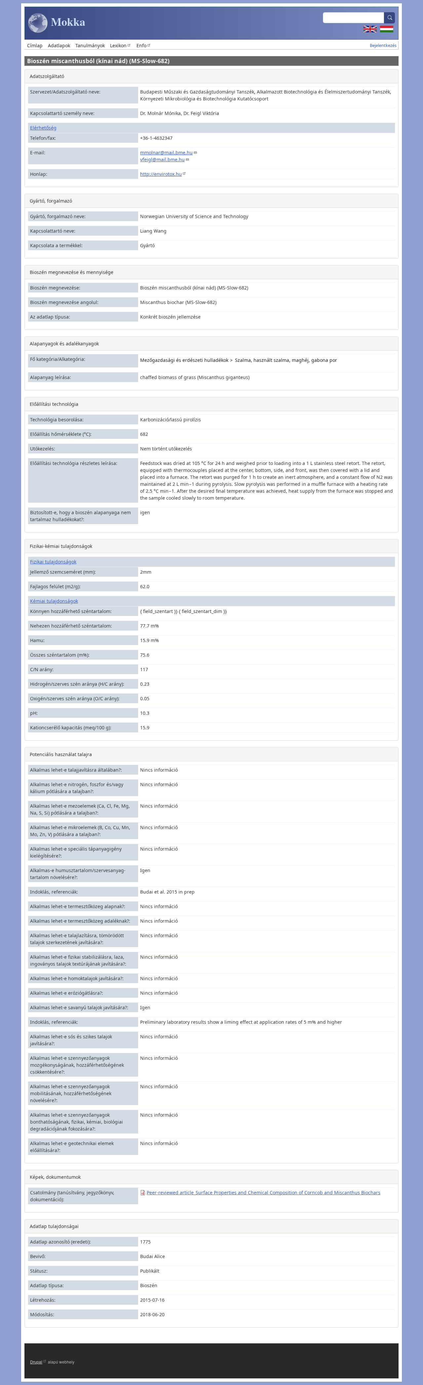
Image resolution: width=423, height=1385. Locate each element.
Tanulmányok (90, 45)
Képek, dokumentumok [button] (55, 1177)
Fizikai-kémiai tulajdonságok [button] (61, 546)
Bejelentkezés (383, 45)
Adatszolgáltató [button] (47, 76)
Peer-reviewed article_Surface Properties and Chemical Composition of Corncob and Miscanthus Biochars (263, 1192)
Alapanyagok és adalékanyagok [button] (64, 343)
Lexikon (118, 45)
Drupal (36, 1362)
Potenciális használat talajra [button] (61, 754)
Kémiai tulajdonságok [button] (54, 601)
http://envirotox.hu (161, 174)
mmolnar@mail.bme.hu (166, 152)
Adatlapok (59, 45)
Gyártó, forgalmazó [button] (51, 201)
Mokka (66, 21)
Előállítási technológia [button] (54, 404)
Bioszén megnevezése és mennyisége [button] (71, 272)
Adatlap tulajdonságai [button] (54, 1226)
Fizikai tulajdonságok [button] (53, 561)
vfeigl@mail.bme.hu (162, 159)
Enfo (141, 45)
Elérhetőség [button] (43, 128)
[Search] (389, 17)
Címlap (35, 45)
